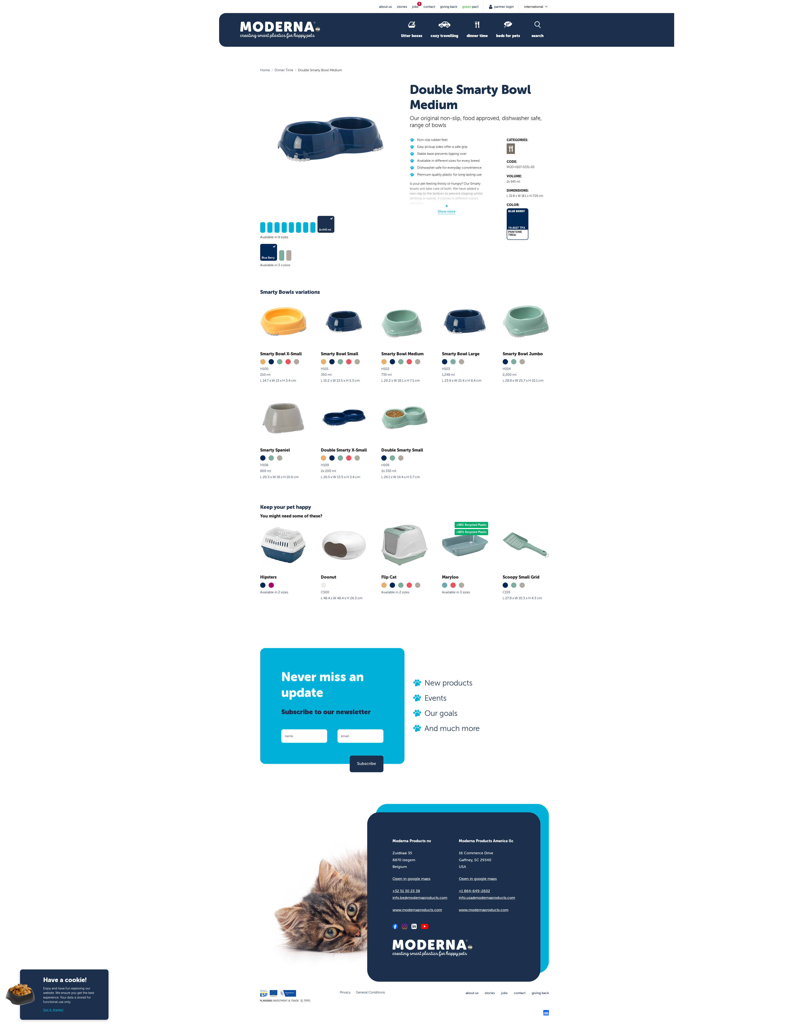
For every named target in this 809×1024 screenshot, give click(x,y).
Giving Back (448, 7)
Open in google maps (411, 879)
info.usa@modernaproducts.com (487, 898)
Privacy (345, 992)
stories (402, 7)
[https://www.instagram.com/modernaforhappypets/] (404, 926)
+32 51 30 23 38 (406, 891)
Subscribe (366, 763)
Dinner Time (284, 70)
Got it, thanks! (53, 1010)
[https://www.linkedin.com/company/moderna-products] (414, 926)
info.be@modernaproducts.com (419, 898)
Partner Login (503, 7)
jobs (415, 7)
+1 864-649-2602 (474, 891)
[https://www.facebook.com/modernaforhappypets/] (395, 926)
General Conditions (370, 992)
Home (265, 70)
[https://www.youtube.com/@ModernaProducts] (424, 926)
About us (385, 7)
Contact (429, 7)
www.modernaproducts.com (417, 910)
